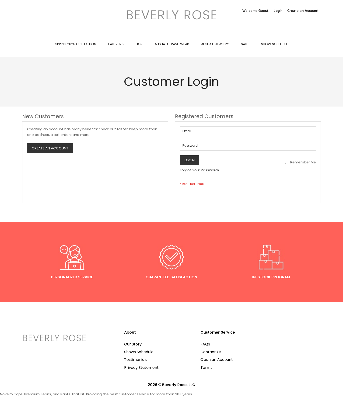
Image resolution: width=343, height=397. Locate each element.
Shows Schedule (139, 352)
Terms (206, 367)
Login (278, 11)
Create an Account (302, 11)
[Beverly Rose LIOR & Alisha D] (171, 15)
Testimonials (135, 359)
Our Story (133, 344)
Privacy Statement (141, 367)
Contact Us (210, 352)
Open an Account (216, 359)
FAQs (205, 344)
